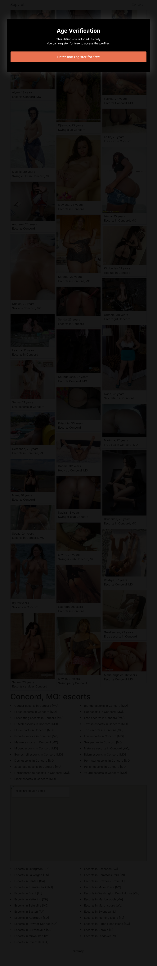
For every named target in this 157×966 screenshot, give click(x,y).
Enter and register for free (78, 57)
